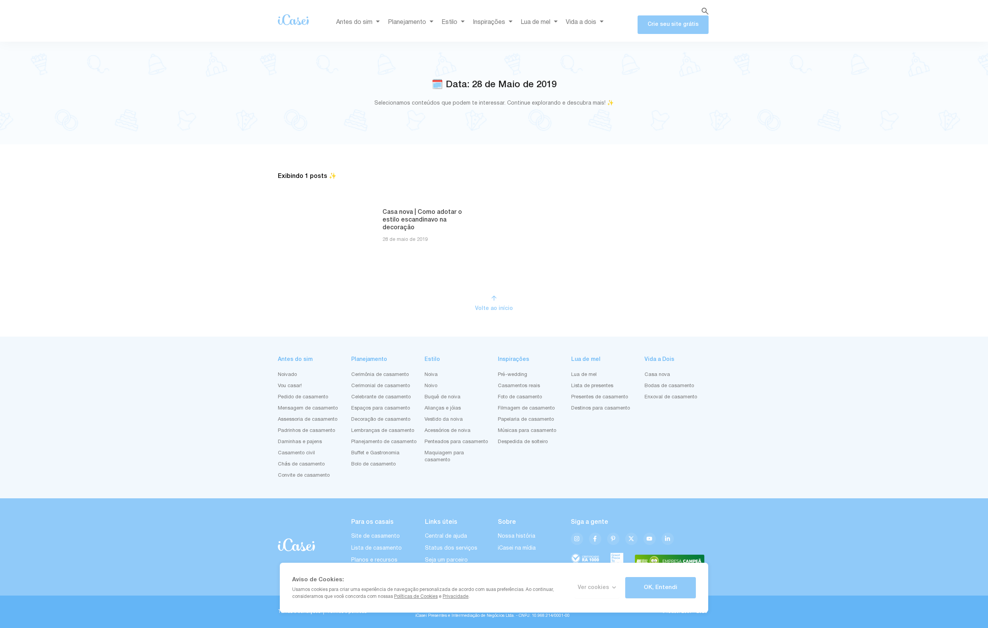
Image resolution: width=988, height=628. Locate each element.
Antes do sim (354, 22)
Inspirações (489, 22)
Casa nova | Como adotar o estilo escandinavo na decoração (422, 220)
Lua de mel (535, 22)
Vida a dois (581, 22)
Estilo (449, 22)
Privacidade (456, 596)
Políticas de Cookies (416, 596)
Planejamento (407, 22)
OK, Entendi (660, 587)
